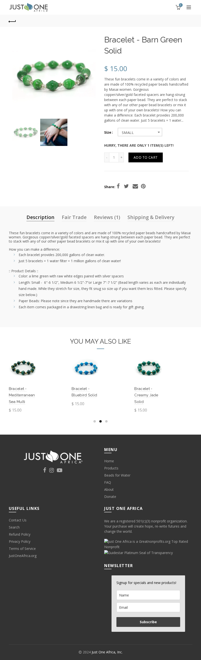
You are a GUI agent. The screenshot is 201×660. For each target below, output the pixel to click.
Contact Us (17, 520)
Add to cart (146, 157)
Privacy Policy (19, 541)
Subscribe (148, 622)
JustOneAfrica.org (23, 555)
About (109, 489)
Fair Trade (74, 217)
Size (107, 132)
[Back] (12, 21)
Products (111, 468)
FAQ (107, 482)
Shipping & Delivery (151, 217)
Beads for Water (117, 475)
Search (14, 527)
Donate (110, 496)
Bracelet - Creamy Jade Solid (146, 395)
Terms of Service (22, 548)
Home (109, 461)
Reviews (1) (107, 217)
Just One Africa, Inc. (107, 652)
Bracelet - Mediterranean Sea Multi (22, 395)
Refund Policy (19, 534)
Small (128, 132)
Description (40, 217)
